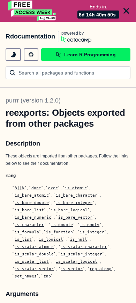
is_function (59, 232)
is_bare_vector (75, 217)
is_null (78, 239)
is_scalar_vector (34, 269)
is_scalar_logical (76, 261)
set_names (26, 276)
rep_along (101, 269)
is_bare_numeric (33, 217)
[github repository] (31, 54)
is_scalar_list (32, 261)
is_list (23, 239)
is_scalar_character (84, 247)
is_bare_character (76, 195)
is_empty (89, 225)
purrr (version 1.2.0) (33, 100)
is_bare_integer (74, 202)
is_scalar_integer (81, 254)
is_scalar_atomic (34, 247)
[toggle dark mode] (13, 54)
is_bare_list (29, 210)
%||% (19, 188)
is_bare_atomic (32, 195)
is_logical (51, 239)
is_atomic (76, 188)
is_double (62, 225)
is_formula (27, 232)
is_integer (92, 232)
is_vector (72, 269)
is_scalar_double (34, 254)
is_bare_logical (69, 210)
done (36, 188)
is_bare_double (32, 202)
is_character (29, 225)
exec (53, 188)
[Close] (126, 11)
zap (47, 276)
